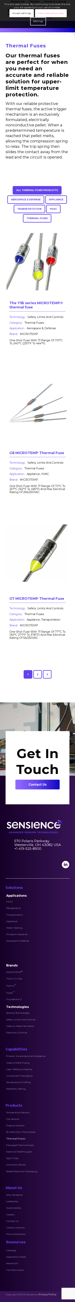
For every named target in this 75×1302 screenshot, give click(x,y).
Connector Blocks (16, 1164)
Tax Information (15, 1270)
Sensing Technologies (17, 1012)
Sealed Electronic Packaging (21, 1171)
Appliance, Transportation (43, 619)
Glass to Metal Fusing (18, 1062)
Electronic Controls (16, 1032)
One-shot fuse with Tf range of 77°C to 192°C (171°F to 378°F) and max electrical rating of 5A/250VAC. (37, 634)
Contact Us (12, 1221)
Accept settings (21, 13)
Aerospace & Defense (41, 328)
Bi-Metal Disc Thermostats (20, 1132)
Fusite (10, 992)
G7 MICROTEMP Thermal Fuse (36, 599)
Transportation (14, 914)
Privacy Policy (47, 1294)
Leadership (12, 1201)
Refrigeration (13, 908)
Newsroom (12, 1263)
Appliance (11, 921)
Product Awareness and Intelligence (26, 1056)
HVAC (9, 901)
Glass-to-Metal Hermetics (20, 1026)
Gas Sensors (12, 1119)
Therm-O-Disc (14, 978)
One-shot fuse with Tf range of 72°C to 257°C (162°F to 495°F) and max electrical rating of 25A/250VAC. (37, 489)
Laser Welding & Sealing (19, 1069)
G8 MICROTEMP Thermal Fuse (36, 453)
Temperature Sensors (17, 1112)
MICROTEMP (29, 334)
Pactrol (11, 985)
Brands (12, 965)
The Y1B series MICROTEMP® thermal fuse (36, 305)
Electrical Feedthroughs (19, 1151)
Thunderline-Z (14, 999)
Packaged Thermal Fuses (20, 1145)
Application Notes (16, 1256)
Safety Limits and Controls (20, 1019)
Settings (38, 21)
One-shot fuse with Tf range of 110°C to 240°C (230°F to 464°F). (35, 342)
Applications (16, 895)
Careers (10, 1214)
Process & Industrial (17, 934)
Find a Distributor (16, 1234)
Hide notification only (51, 13)
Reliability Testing (16, 1088)
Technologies (17, 1007)
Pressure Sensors (15, 1125)
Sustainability (13, 1207)
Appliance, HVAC (38, 473)
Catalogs (11, 1250)
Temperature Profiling (18, 1082)
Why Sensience (14, 1194)
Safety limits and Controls (45, 317)
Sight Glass (12, 1158)
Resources (15, 1242)
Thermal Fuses (34, 322)
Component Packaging (19, 1075)
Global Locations (15, 1227)
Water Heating (14, 927)
